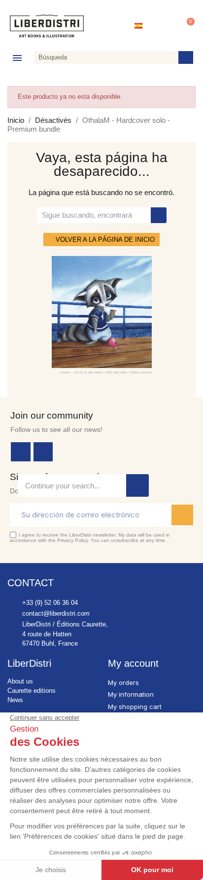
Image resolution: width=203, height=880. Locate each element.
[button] (186, 26)
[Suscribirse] (182, 515)
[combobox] (104, 57)
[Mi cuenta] (163, 26)
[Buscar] (185, 57)
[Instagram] (43, 452)
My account (133, 663)
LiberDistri (29, 663)
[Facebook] (21, 452)
